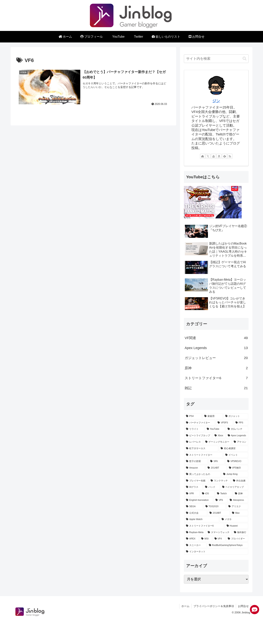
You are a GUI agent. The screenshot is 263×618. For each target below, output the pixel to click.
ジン (216, 101)
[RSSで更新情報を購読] (229, 156)
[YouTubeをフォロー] (213, 156)
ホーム (185, 606)
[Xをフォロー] (207, 156)
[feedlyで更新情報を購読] (224, 156)
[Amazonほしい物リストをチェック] (218, 156)
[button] (244, 58)
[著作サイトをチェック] (202, 156)
